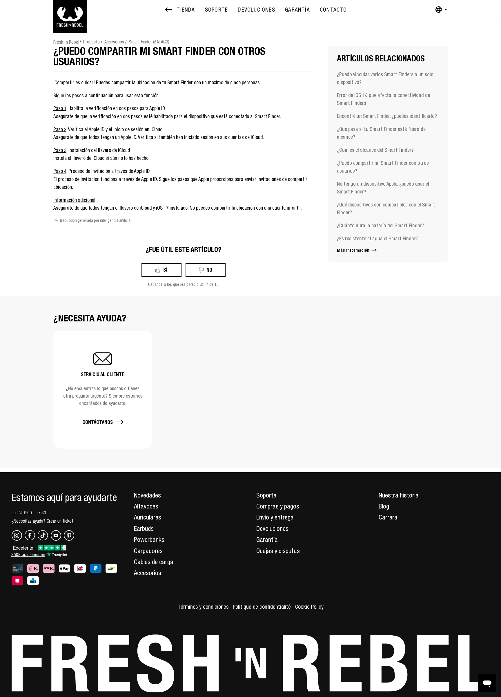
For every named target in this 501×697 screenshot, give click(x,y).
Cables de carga (153, 562)
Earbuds (144, 528)
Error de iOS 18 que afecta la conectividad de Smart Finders (383, 99)
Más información (354, 250)
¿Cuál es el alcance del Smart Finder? (375, 150)
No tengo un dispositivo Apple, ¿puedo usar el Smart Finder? (383, 188)
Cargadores (148, 551)
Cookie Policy (309, 606)
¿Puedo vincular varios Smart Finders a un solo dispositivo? (385, 78)
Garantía (267, 539)
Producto (91, 41)
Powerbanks (149, 539)
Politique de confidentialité (262, 606)
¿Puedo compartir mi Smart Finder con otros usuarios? (383, 167)
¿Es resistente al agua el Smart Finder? (377, 238)
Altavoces (146, 506)
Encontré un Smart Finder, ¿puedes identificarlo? (387, 116)
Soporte (266, 495)
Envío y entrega (275, 517)
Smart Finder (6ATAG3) (149, 41)
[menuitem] (216, 10)
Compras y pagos (277, 506)
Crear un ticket (60, 521)
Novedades (147, 495)
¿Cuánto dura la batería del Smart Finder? (380, 225)
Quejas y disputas (278, 551)
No (209, 270)
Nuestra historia (399, 495)
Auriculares (147, 517)
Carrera (388, 517)
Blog (384, 506)
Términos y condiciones (203, 606)
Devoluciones (272, 528)
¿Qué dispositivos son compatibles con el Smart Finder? (386, 208)
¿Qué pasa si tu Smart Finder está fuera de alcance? (381, 133)
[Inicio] (70, 9)
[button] (102, 390)
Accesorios (114, 41)
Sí (165, 270)
